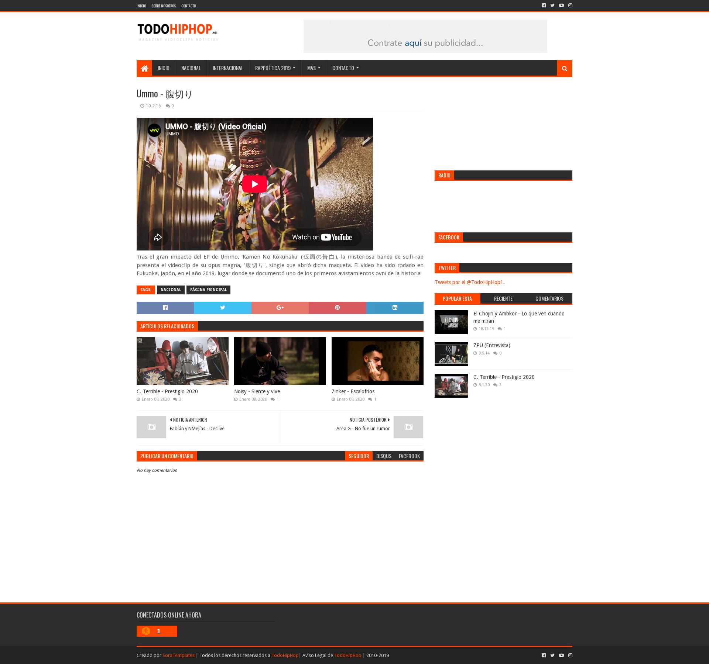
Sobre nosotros (163, 5)
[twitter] (552, 5)
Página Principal (208, 290)
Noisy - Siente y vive (257, 391)
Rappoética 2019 (273, 68)
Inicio (141, 5)
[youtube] (561, 5)
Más (311, 68)
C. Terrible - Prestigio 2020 (167, 391)
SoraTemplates (178, 655)
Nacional (191, 68)
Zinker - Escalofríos (353, 391)
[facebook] (543, 5)
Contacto (188, 5)
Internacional (228, 68)
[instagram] (569, 5)
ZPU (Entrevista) (491, 345)
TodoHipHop (285, 655)
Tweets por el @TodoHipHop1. (470, 282)
